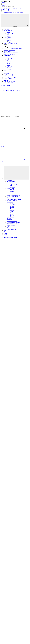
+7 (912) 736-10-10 (16, 8)
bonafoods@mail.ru (6, 9)
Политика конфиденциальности (9, 237)
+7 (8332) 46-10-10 (6, 8)
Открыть (3, 2)
